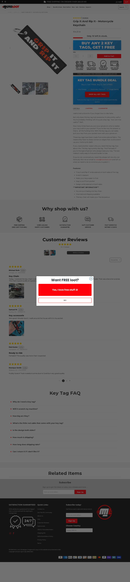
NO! (65, 300)
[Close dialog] (91, 278)
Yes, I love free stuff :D (65, 289)
